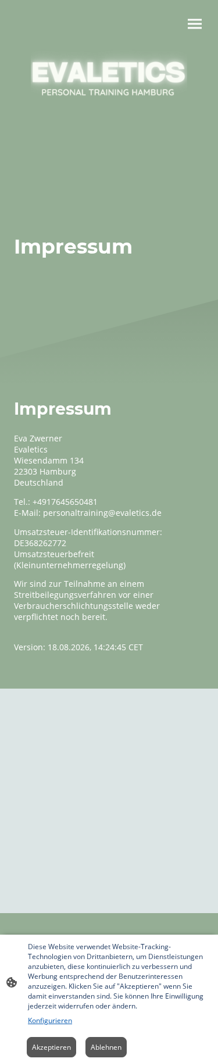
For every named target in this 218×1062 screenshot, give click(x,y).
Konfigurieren (50, 1020)
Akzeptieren (51, 1047)
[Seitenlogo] (109, 87)
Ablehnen (106, 1047)
